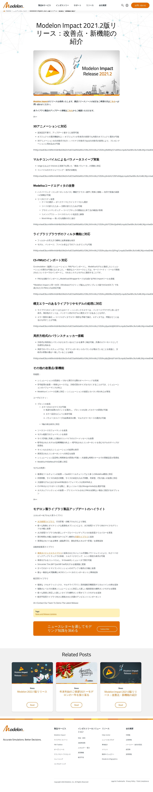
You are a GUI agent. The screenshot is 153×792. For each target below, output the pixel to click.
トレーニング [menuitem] (58, 759)
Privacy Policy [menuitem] (130, 781)
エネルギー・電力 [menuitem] (84, 748)
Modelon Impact (40, 101)
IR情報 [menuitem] (128, 735)
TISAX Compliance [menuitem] (142, 781)
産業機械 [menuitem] (81, 753)
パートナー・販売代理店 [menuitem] (134, 745)
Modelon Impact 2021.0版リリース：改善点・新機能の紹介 (120, 693)
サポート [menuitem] (77, 5)
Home (8, 11)
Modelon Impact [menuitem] (59, 735)
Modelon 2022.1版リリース (32, 691)
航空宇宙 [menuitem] (81, 757)
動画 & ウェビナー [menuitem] (108, 754)
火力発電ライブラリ (45, 521)
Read (32, 705)
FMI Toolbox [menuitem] (58, 745)
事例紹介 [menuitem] (105, 745)
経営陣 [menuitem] (128, 749)
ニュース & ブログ (20, 11)
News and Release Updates (46, 614)
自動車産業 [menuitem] (81, 743)
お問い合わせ (140, 5)
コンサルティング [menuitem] (60, 764)
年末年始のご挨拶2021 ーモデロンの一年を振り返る (76, 693)
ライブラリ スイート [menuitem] (61, 740)
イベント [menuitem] (105, 749)
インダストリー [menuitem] (62, 5)
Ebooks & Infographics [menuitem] (110, 759)
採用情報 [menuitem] (129, 754)
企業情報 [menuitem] (129, 740)
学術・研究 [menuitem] (81, 738)
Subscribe (104, 629)
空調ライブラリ (81, 536)
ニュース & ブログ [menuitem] (108, 740)
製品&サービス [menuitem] (44, 5)
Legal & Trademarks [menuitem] (118, 781)
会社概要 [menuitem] (102, 5)
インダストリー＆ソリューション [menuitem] (89, 730)
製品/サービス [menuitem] (60, 728)
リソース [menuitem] (90, 5)
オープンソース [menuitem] (59, 749)
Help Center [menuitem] (106, 735)
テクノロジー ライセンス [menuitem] (62, 754)
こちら (112, 101)
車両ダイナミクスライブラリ (49, 553)
